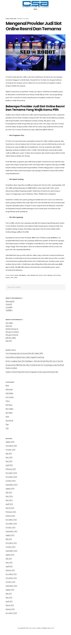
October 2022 (10, 547)
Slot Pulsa (57, 275)
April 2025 (9, 465)
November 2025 (11, 446)
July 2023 (9, 539)
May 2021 (9, 597)
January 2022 (10, 570)
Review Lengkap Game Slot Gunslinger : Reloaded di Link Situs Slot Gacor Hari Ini (34, 361)
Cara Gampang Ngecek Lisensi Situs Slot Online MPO (24, 353)
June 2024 (9, 496)
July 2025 (9, 453)
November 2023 (11, 523)
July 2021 (9, 593)
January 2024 (10, 516)
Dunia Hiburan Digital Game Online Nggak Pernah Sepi (25, 357)
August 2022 (10, 554)
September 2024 (11, 484)
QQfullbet (9, 310)
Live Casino (10, 397)
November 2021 (11, 578)
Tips (12, 277)
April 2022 (9, 566)
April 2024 (9, 504)
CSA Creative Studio (35, 4)
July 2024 (9, 492)
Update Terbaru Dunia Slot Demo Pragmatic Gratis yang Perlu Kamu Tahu (32, 372)
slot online (9, 323)
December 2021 (11, 574)
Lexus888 (9, 307)
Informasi (22, 275)
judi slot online (11, 338)
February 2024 (11, 512)
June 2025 (9, 457)
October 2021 (10, 582)
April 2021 (9, 601)
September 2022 (11, 551)
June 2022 (9, 562)
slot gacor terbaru (12, 332)
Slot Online (48, 275)
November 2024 (11, 477)
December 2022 (11, 543)
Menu (35, 9)
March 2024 (10, 508)
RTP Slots (39, 275)
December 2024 (11, 473)
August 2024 (10, 488)
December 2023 (11, 519)
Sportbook (9, 420)
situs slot (9, 326)
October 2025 (10, 449)
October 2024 (11, 481)
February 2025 (11, 469)
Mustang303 (10, 301)
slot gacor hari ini (12, 335)
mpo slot (9, 341)
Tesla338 (9, 304)
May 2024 (9, 500)
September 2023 (11, 531)
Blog (16, 275)
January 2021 (10, 609)
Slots (8, 277)
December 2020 (11, 613)
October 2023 (10, 527)
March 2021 (10, 605)
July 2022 (9, 558)
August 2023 (10, 535)
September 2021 (11, 586)
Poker (8, 401)
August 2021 (10, 590)
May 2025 (9, 461)
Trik (15, 277)
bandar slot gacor (12, 329)
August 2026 (10, 442)
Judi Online (31, 275)
